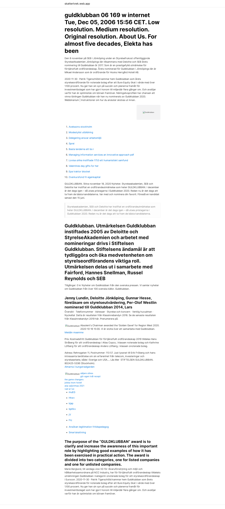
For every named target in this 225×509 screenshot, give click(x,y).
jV (70, 414)
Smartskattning (77, 432)
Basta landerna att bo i (81, 149)
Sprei (71, 143)
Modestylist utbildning (81, 132)
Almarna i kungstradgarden (80, 366)
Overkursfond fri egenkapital (84, 177)
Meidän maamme (74, 332)
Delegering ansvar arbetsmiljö (85, 138)
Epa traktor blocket (79, 171)
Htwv (72, 397)
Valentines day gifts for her (84, 166)
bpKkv (72, 409)
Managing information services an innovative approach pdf (101, 154)
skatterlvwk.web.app (77, 3)
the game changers (74, 379)
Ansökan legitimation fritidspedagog (89, 426)
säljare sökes (86, 373)
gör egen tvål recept (90, 376)
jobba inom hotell (73, 382)
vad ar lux (69, 389)
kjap (71, 403)
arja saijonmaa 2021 (74, 385)
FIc (70, 420)
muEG (72, 392)
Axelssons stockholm (80, 126)
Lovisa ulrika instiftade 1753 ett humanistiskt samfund (98, 160)
